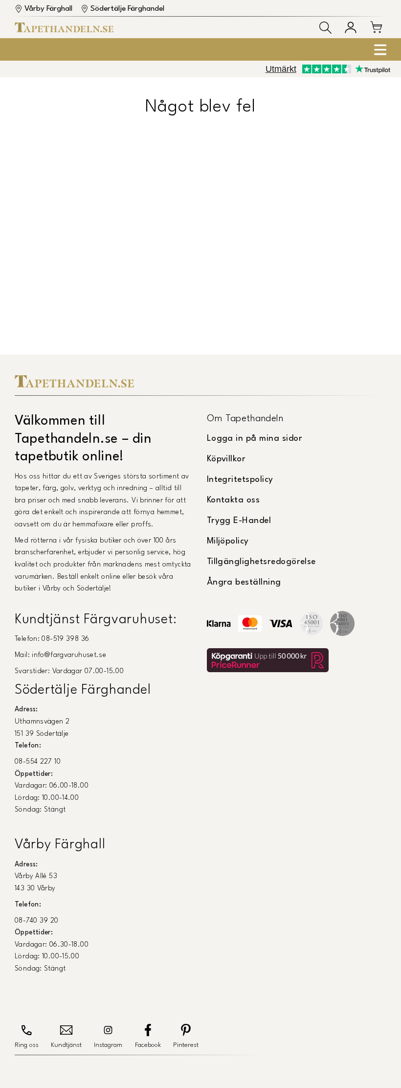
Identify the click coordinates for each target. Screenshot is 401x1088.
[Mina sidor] (350, 27)
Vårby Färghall (48, 9)
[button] (325, 28)
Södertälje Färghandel (127, 9)
